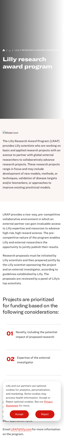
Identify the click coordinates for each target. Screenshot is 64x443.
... (10, 50)
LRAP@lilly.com (21, 429)
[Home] (4, 50)
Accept (19, 414)
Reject (45, 414)
